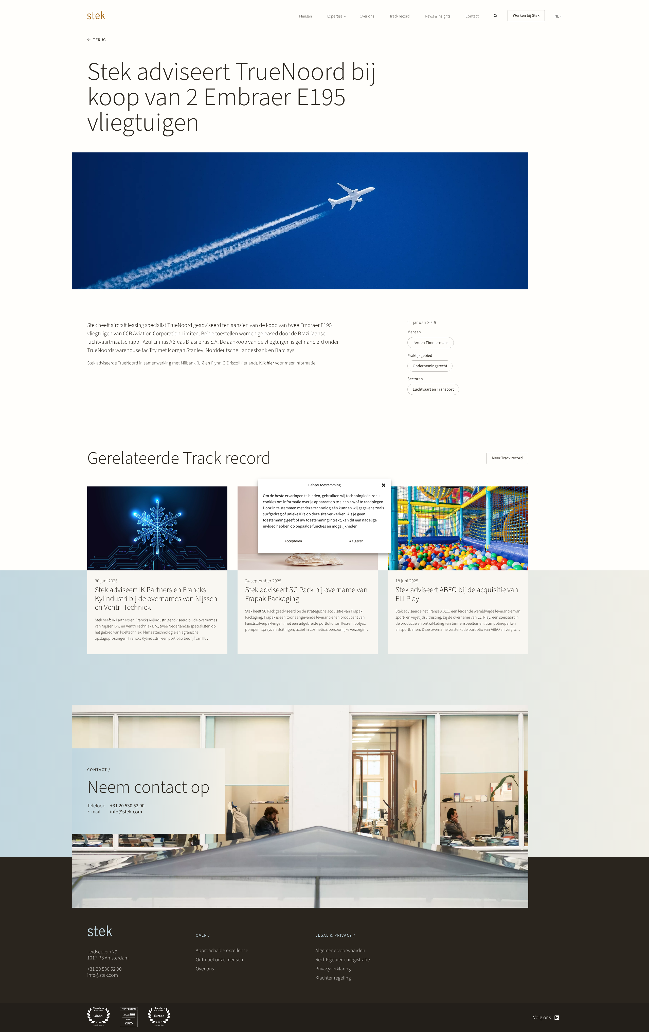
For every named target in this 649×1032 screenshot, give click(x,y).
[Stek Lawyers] (96, 16)
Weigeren (356, 541)
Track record (399, 16)
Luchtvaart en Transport (433, 389)
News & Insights (437, 16)
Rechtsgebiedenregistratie (342, 959)
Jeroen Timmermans (430, 342)
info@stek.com (126, 812)
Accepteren (293, 541)
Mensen (305, 16)
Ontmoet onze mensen (219, 959)
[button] (383, 485)
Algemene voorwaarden (340, 950)
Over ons (367, 16)
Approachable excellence (222, 950)
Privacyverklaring (333, 968)
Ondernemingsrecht (430, 366)
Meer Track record (507, 458)
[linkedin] (557, 1018)
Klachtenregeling (333, 978)
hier (270, 363)
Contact (472, 16)
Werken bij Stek (526, 15)
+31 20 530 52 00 (127, 805)
